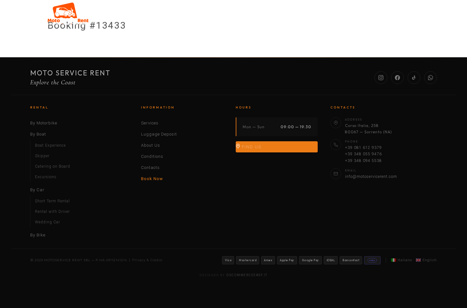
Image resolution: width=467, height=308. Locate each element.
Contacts (150, 167)
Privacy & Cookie (147, 260)
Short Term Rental (52, 201)
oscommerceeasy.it (246, 275)
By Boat (223, 17)
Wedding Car (47, 222)
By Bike (291, 17)
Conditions (403, 17)
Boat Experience (50, 145)
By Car (257, 17)
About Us (363, 17)
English (430, 260)
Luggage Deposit (159, 134)
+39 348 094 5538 (363, 160)
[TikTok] (414, 77)
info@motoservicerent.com (371, 176)
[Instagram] (381, 77)
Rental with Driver (52, 211)
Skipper (42, 156)
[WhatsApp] (430, 77)
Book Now (152, 178)
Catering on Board (52, 166)
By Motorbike (184, 17)
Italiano (405, 260)
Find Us (250, 146)
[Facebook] (397, 77)
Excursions (46, 177)
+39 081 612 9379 (363, 147)
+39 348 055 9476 (363, 154)
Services (325, 17)
